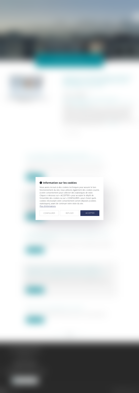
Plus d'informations (48, 206)
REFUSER (69, 213)
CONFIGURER (49, 213)
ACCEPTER (90, 213)
